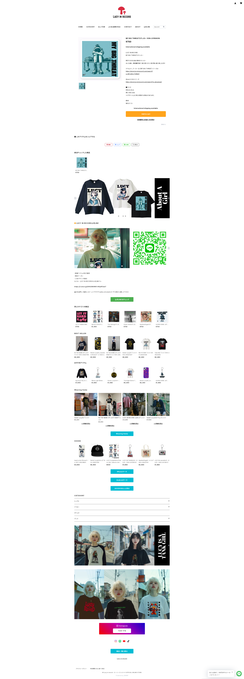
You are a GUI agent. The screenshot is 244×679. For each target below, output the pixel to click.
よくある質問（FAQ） (114, 27)
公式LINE (147, 27)
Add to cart (146, 114)
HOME (80, 27)
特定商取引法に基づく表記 (97, 668)
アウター (77, 507)
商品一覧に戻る (122, 651)
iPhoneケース (122, 472)
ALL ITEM (101, 27)
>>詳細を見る (85, 423)
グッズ (76, 518)
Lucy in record (122, 658)
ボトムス (76, 513)
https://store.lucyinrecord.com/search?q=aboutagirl (144, 82)
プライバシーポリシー (81, 668)
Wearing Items (122, 434)
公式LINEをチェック (122, 299)
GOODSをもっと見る (122, 488)
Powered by (120, 675)
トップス (76, 501)
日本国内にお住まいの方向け (145, 119)
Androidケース (122, 480)
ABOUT (137, 27)
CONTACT (128, 27)
